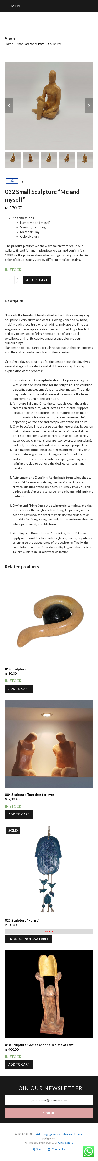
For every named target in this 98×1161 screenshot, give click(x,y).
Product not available (28, 939)
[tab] (14, 301)
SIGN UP (49, 1112)
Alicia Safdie (65, 1142)
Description (14, 301)
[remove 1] (17, 282)
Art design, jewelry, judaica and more (59, 1134)
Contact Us (59, 1149)
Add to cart (37, 280)
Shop (39, 1149)
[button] (14, 6)
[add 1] (17, 278)
